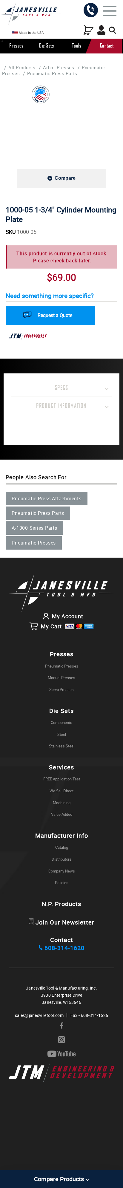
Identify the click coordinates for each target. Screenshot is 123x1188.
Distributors (61, 859)
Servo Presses (61, 689)
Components (61, 722)
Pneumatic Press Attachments (46, 498)
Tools (77, 46)
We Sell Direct (61, 790)
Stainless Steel (61, 746)
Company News (61, 871)
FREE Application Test (61, 779)
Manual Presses (61, 677)
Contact (107, 46)
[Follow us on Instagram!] (62, 1040)
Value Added (61, 814)
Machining (61, 802)
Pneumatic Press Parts (52, 73)
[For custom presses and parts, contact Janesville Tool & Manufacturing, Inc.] (62, 593)
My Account (67, 616)
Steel (61, 734)
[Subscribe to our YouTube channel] (62, 1054)
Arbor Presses (58, 67)
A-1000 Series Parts (34, 528)
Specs (61, 388)
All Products (22, 67)
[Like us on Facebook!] (62, 1025)
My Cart (51, 626)
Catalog (61, 847)
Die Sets (46, 46)
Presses (16, 46)
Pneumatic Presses (34, 542)
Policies (61, 882)
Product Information (61, 406)
